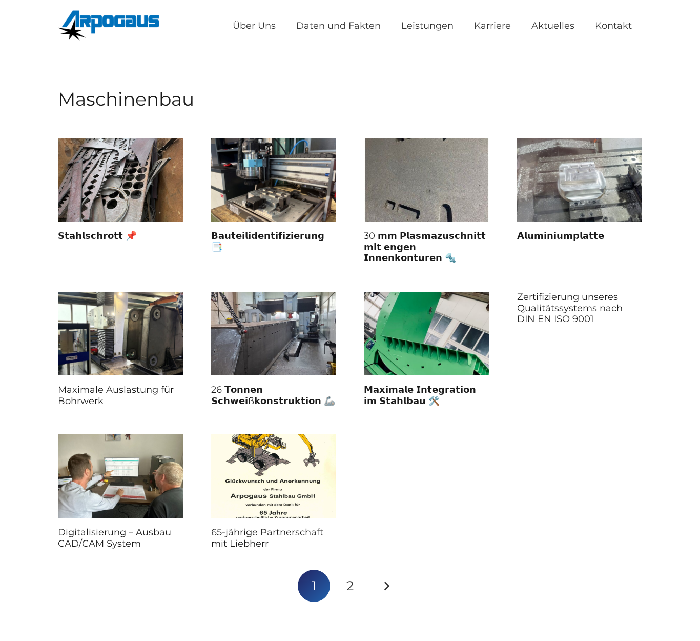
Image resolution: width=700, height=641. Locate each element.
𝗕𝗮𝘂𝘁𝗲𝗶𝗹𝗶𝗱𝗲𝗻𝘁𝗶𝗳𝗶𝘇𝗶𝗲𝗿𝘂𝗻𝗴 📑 (267, 241)
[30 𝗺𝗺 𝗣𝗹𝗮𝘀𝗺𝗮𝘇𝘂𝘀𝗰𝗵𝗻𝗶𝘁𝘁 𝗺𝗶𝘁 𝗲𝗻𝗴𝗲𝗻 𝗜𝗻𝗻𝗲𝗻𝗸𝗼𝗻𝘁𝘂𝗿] (426, 180)
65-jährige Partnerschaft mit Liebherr (267, 538)
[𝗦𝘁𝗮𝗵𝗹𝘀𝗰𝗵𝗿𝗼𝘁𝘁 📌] (120, 180)
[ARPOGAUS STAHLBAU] (108, 25)
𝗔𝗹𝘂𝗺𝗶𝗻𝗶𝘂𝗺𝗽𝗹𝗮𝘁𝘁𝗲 (560, 236)
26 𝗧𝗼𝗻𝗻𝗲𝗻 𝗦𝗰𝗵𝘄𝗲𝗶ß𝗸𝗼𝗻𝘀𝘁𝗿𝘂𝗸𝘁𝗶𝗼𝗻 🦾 (273, 395)
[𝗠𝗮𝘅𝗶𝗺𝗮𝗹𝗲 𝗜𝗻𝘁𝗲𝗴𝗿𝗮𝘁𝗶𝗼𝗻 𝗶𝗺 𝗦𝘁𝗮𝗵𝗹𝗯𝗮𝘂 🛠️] (426, 333)
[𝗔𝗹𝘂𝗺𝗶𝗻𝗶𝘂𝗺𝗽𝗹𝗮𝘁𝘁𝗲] (580, 180)
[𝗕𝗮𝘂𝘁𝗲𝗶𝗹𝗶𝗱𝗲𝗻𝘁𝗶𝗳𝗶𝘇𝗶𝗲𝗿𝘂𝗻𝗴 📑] (274, 180)
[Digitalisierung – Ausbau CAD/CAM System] (120, 476)
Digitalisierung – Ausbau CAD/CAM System (114, 538)
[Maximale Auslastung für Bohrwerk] (120, 333)
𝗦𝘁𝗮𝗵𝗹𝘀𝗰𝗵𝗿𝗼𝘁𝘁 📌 (97, 236)
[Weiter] (386, 586)
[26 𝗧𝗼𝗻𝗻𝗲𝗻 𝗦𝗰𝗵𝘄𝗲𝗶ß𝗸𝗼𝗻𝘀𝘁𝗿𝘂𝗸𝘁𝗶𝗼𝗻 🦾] (274, 333)
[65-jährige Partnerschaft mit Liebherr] (274, 476)
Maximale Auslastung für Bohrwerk (116, 395)
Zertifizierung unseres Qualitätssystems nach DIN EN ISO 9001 (570, 308)
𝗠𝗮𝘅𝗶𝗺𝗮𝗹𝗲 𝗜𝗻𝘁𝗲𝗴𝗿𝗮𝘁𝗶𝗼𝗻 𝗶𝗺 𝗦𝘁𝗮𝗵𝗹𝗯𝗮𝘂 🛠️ (420, 395)
